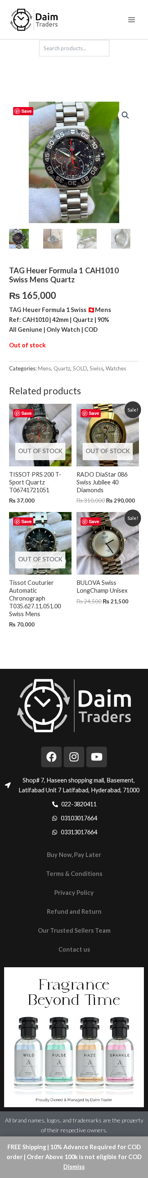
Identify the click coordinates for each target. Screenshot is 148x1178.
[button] (125, 115)
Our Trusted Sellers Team (74, 930)
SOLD (80, 368)
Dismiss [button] (74, 1166)
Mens (44, 368)
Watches (116, 368)
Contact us (74, 949)
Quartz (61, 368)
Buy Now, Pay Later (74, 854)
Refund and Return (74, 911)
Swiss (96, 368)
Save (26, 111)
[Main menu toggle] (131, 19)
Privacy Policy (74, 892)
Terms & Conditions (74, 873)
